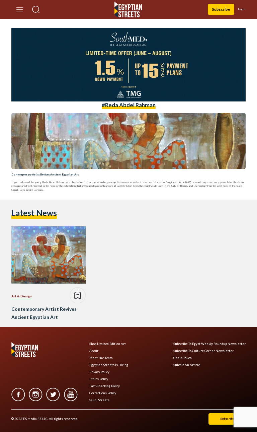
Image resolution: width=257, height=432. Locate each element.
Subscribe (221, 9)
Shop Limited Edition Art (107, 344)
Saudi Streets (99, 400)
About (93, 351)
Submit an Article (186, 365)
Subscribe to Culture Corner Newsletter (203, 351)
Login (242, 9)
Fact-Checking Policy (104, 386)
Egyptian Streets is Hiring (108, 365)
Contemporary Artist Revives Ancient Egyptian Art (45, 174)
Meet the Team (101, 358)
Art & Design (21, 296)
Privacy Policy (99, 372)
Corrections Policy (102, 393)
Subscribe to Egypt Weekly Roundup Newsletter (209, 344)
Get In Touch (182, 358)
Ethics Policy (98, 379)
